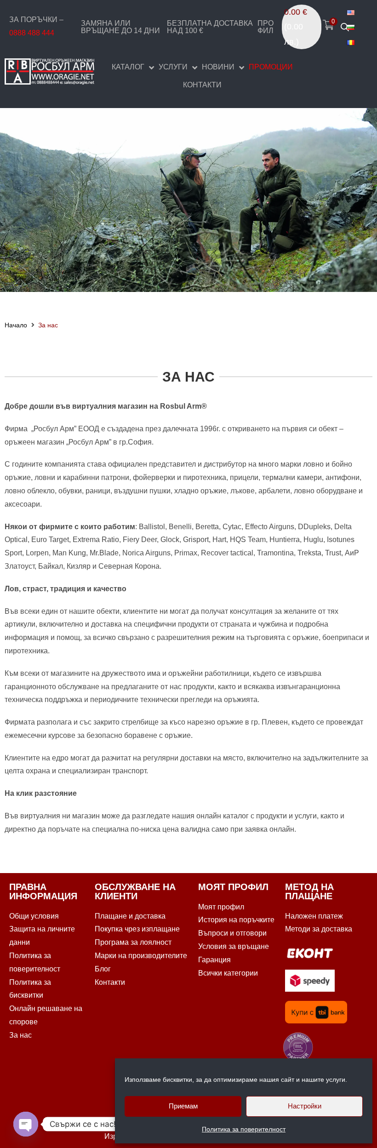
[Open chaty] (25, 1124)
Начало (16, 325)
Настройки (304, 1106)
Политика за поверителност (244, 1129)
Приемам (183, 1106)
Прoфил (265, 26)
